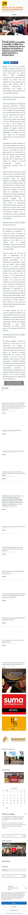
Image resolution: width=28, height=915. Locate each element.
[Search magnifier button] (24, 836)
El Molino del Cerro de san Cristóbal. (11, 430)
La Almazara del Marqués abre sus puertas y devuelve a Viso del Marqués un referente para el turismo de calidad (14, 595)
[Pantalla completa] (24, 855)
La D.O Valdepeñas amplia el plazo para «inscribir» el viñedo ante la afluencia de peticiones (12, 549)
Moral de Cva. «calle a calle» (8, 749)
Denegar (14, 906)
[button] (26, 888)
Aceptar (14, 903)
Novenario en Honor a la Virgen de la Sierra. (13, 526)
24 (3, 802)
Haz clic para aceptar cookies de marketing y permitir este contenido (14, 383)
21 (17, 800)
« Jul (7, 807)
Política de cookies (9, 913)
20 (14, 800)
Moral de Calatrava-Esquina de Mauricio (13, 9)
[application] (14, 849)
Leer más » (4, 413)
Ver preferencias (14, 910)
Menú (14, 14)
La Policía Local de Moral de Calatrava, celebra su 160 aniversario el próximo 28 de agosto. (13, 473)
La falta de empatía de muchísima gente (12, 451)
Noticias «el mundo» (8, 814)
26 (10, 802)
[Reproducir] (3, 855)
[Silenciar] (22, 855)
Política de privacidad (17, 913)
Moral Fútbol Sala (6, 769)
